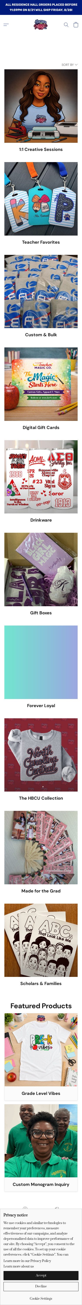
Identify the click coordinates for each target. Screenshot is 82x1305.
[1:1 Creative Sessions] (41, 106)
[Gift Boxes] (41, 569)
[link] (41, 1297)
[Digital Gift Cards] (41, 384)
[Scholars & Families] (41, 940)
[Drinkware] (41, 477)
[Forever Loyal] (41, 662)
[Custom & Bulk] (41, 291)
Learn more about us (18, 1266)
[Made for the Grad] (41, 847)
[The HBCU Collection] (41, 755)
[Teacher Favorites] (41, 199)
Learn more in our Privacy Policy (27, 1261)
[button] (41, 25)
